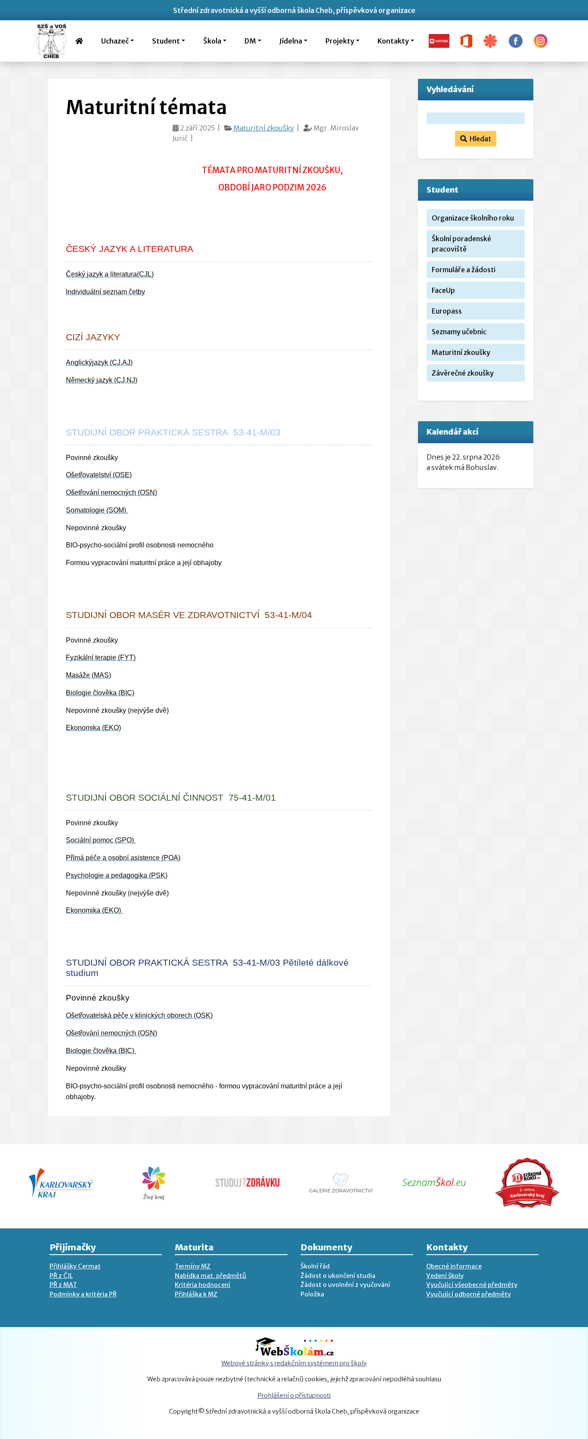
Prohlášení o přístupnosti (294, 1395)
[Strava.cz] (490, 40)
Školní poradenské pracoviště (461, 243)
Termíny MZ (192, 1266)
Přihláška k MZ (196, 1294)
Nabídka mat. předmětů (210, 1276)
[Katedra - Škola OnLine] (439, 40)
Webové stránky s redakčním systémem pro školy (294, 1363)
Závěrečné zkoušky (463, 373)
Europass (447, 311)
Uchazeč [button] (115, 41)
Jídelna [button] (290, 41)
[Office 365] (466, 40)
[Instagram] (540, 40)
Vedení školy (445, 1276)
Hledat (479, 138)
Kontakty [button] (393, 41)
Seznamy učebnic (459, 331)
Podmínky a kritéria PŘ (83, 1294)
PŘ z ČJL (61, 1276)
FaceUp (443, 290)
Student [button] (166, 41)
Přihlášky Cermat (75, 1266)
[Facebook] (515, 40)
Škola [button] (212, 41)
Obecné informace (454, 1266)
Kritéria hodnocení (202, 1285)
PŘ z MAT (63, 1285)
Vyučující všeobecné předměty (471, 1285)
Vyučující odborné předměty (468, 1294)
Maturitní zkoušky (263, 128)
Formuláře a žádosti (463, 269)
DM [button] (250, 41)
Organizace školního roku (473, 218)
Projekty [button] (339, 41)
